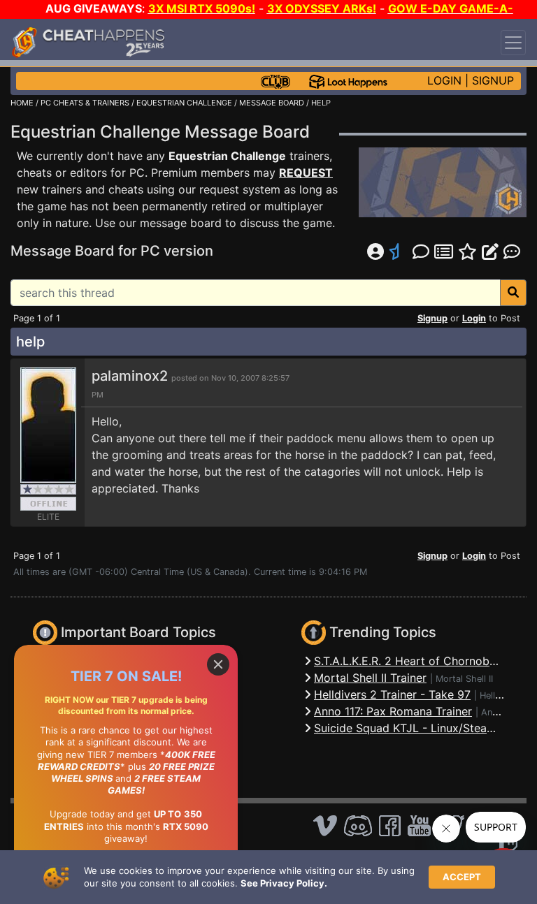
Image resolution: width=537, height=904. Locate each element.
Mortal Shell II (464, 678)
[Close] (218, 664)
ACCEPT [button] (462, 876)
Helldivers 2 (504, 695)
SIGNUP (493, 80)
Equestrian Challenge (227, 156)
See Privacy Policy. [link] (284, 883)
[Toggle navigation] (513, 42)
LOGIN (444, 80)
